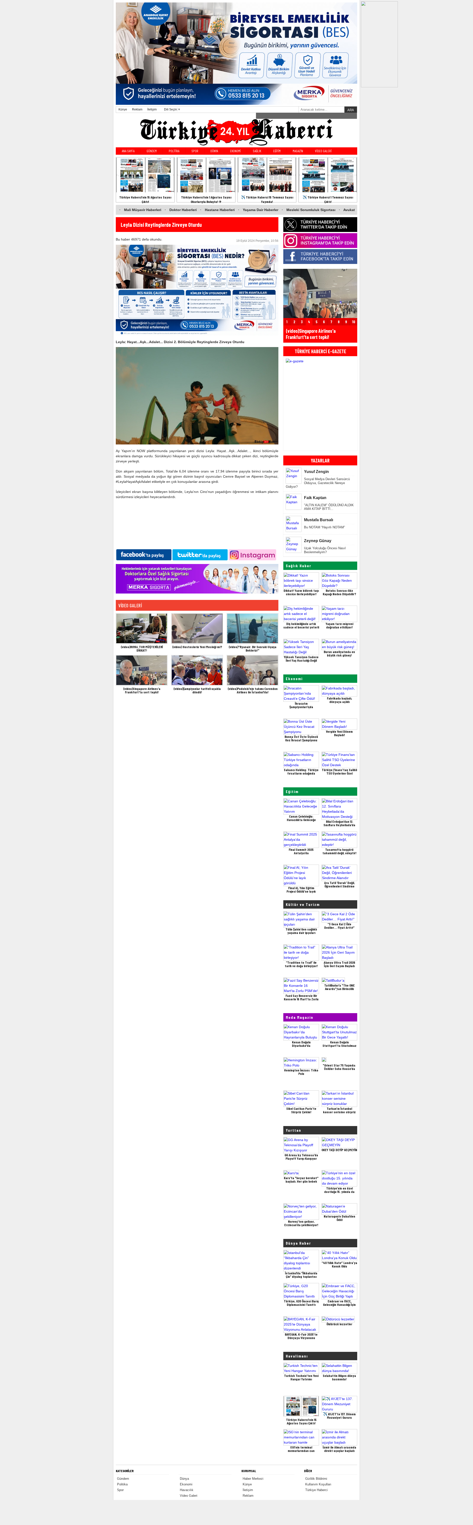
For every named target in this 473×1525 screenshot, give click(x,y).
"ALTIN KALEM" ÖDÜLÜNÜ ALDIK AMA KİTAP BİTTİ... (329, 507)
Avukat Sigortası (285, 210)
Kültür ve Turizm (303, 904)
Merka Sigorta (347, 115)
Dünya (184, 1478)
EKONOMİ (235, 151)
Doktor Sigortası (320, 210)
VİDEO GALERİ (323, 151)
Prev (288, 403)
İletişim (152, 109)
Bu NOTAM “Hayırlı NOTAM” (324, 527)
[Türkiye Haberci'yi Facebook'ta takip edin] (320, 256)
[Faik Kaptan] (293, 502)
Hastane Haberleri (147, 210)
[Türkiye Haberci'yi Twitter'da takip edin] (320, 224)
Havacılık (186, 1490)
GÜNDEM (152, 151)
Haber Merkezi (253, 1478)
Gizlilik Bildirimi (316, 1478)
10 (353, 322)
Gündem (123, 1478)
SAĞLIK (257, 151)
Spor (120, 1490)
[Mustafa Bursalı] (293, 528)
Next (352, 403)
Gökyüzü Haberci (324, 115)
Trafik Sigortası (354, 210)
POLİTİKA (174, 151)
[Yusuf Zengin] (293, 476)
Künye (122, 109)
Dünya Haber (298, 1243)
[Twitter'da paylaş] (200, 554)
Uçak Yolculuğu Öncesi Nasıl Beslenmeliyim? (325, 550)
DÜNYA (214, 151)
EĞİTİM (277, 151)
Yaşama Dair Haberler (188, 210)
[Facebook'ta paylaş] (143, 554)
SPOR (194, 151)
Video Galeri (188, 1495)
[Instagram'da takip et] (252, 554)
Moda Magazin (299, 1017)
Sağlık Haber (298, 565)
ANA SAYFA (128, 151)
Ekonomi (294, 678)
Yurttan (293, 1130)
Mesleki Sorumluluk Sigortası (238, 210)
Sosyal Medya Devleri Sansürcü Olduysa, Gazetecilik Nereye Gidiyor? (318, 482)
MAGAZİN (298, 151)
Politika (122, 1484)
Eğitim (292, 791)
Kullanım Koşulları (318, 1484)
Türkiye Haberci (316, 1490)
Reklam (137, 109)
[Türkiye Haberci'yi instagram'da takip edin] (320, 240)
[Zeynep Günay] (293, 549)
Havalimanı (297, 1356)
